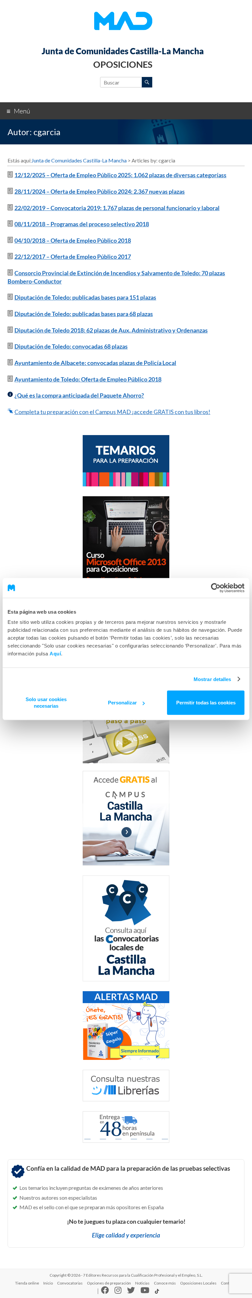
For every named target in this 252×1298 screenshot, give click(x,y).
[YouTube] (145, 1291)
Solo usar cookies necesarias (46, 703)
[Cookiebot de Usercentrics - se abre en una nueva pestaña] (215, 588)
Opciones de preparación (109, 1283)
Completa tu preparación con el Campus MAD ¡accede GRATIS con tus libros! (112, 411)
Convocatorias (70, 1283)
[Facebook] (105, 1291)
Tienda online (27, 1283)
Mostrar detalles (212, 679)
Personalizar (122, 702)
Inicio (48, 1283)
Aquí (55, 653)
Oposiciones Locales (198, 1283)
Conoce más (165, 1283)
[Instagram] (118, 1291)
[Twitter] (130, 1291)
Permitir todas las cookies (206, 702)
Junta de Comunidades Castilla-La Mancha (123, 51)
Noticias (142, 1283)
